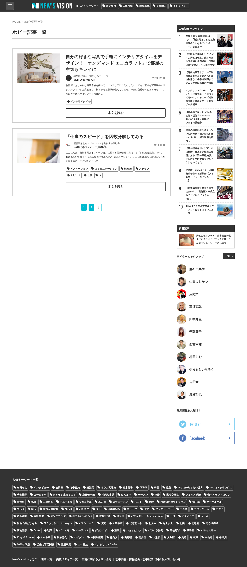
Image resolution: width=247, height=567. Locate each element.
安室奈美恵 (85, 501)
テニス (183, 509)
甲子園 (190, 530)
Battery (128, 168)
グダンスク (101, 530)
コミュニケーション (106, 168)
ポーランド (82, 530)
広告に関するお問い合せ (97, 559)
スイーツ (132, 509)
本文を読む (116, 112)
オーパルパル (214, 501)
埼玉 (33, 509)
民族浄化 (62, 537)
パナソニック (86, 523)
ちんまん (168, 523)
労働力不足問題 (45, 544)
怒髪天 (90, 487)
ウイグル (79, 537)
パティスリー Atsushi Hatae (147, 516)
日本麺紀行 (114, 509)
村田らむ (22, 487)
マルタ (21, 509)
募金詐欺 (22, 516)
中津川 (223, 537)
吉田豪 (59, 487)
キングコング (58, 516)
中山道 (208, 537)
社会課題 (111, 5)
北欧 (151, 501)
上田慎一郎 (88, 494)
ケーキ (205, 516)
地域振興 (145, 5)
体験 (33, 501)
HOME (16, 21)
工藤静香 (48, 501)
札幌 (182, 523)
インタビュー (180, 5)
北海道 (195, 523)
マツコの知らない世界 (190, 487)
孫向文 (114, 537)
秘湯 (157, 494)
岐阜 (195, 537)
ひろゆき (126, 494)
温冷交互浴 (172, 494)
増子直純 (75, 487)
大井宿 (171, 537)
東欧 (116, 530)
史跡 (183, 537)
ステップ (144, 168)
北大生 (152, 523)
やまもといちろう (82, 516)
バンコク (84, 509)
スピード (75, 175)
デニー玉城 (66, 501)
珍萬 (103, 523)
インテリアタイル (80, 101)
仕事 (89, 175)
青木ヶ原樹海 (50, 509)
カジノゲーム (201, 509)
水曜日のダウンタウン (173, 501)
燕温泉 (21, 501)
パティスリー (208, 530)
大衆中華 (118, 523)
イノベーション (79, 168)
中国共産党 (97, 537)
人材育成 (83, 544)
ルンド (138, 501)
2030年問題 (23, 544)
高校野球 (175, 530)
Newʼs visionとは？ (24, 559)
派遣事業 (66, 544)
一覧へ (229, 256)
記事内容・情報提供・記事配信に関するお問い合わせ (148, 559)
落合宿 (142, 537)
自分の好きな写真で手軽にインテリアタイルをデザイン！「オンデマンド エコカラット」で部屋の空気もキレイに (115, 63)
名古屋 (102, 501)
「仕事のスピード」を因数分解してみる (105, 136)
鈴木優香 (128, 487)
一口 (172, 516)
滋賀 (146, 509)
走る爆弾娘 (212, 523)
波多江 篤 (104, 516)
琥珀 (49, 530)
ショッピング (133, 530)
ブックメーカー (164, 509)
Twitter (195, 424)
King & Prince (25, 537)
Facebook (197, 438)
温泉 (168, 487)
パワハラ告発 (155, 530)
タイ (98, 509)
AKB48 (143, 487)
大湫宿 (156, 537)
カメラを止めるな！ (64, 494)
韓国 (156, 487)
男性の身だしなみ (27, 523)
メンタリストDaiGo (106, 544)
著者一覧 (46, 559)
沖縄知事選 (108, 494)
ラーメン (143, 494)
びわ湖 (68, 509)
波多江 (120, 516)
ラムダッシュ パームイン (58, 523)
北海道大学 (135, 523)
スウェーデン (120, 501)
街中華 (196, 501)
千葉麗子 (22, 494)
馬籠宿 (128, 537)
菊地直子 (22, 530)
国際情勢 (128, 5)
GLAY (37, 530)
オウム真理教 (108, 487)
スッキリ (45, 537)
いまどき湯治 (193, 494)
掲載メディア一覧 (67, 559)
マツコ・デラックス (221, 487)
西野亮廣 (39, 516)
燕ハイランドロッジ (218, 494)
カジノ (219, 509)
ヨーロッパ (40, 494)
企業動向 (161, 5)
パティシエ (188, 516)
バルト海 (64, 530)
